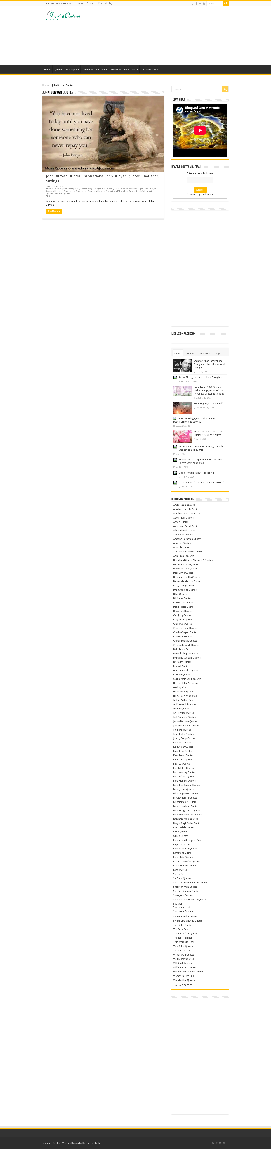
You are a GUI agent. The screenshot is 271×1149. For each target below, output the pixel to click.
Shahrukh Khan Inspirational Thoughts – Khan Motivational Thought (209, 364)
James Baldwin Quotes (185, 721)
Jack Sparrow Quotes (184, 717)
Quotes (86, 69)
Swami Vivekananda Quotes (187, 920)
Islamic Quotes (181, 708)
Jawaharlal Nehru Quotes (186, 725)
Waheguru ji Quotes (183, 954)
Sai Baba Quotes (182, 878)
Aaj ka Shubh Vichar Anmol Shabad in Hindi (201, 482)
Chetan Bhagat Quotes (185, 640)
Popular (190, 353)
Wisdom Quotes (62, 193)
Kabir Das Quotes (182, 742)
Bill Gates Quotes (182, 598)
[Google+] (193, 3)
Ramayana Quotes (182, 852)
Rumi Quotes (180, 869)
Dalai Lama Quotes (183, 649)
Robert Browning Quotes (186, 861)
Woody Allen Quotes (184, 980)
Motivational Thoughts (116, 191)
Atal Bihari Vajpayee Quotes (187, 551)
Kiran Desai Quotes (183, 755)
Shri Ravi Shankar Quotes (186, 891)
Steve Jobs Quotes (183, 895)
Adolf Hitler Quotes (183, 517)
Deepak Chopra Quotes (185, 653)
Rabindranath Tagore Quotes (188, 840)
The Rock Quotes (182, 929)
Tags (217, 353)
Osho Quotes (180, 831)
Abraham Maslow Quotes (186, 513)
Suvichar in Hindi (181, 907)
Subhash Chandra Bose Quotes (189, 899)
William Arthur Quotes (184, 967)
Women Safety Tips (183, 976)
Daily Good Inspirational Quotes (63, 189)
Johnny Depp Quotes (184, 738)
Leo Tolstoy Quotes (183, 768)
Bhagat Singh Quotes (184, 585)
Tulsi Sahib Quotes (183, 946)
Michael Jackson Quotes (185, 793)
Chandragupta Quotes (185, 628)
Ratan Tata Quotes (183, 857)
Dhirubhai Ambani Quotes (187, 657)
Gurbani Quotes (181, 674)
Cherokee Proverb (182, 636)
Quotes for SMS (135, 191)
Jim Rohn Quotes (182, 729)
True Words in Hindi (183, 942)
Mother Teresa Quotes (185, 797)
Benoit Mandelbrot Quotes (187, 581)
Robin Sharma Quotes (184, 865)
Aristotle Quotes (181, 547)
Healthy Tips (179, 687)
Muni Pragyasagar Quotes (187, 810)
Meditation (130, 69)
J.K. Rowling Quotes (183, 712)
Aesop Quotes (180, 522)
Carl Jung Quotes (182, 615)
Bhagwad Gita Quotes (185, 589)
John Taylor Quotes (183, 734)
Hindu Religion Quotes (185, 695)
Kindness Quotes (62, 191)
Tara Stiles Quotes (182, 925)
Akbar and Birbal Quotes (186, 526)
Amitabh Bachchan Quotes (187, 539)
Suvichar (100, 69)
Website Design (70, 1143)
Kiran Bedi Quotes (182, 751)
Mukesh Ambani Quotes (185, 806)
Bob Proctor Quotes (183, 606)
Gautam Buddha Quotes (186, 670)
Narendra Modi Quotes (185, 819)
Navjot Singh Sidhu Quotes (187, 823)
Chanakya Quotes (182, 623)
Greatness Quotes (111, 189)
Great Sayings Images (91, 189)
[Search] (226, 3)
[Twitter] (199, 3)
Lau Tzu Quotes (181, 763)
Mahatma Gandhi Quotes (186, 785)
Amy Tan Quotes (182, 543)
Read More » (54, 211)
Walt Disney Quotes (183, 959)
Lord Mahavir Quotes (184, 780)
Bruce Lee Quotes (182, 611)
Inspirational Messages (132, 189)
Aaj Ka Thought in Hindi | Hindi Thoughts (200, 377)
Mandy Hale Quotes (183, 789)
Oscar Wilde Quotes (183, 827)
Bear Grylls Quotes (183, 572)
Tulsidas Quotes (181, 950)
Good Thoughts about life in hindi (196, 472)
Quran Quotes (180, 835)
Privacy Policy (105, 3)
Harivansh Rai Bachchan (185, 683)
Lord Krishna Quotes (184, 776)
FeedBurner (207, 194)
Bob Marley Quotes (183, 602)
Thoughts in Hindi (182, 937)
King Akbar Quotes (183, 746)
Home (80, 3)
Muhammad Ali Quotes (185, 802)
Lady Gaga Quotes (183, 759)
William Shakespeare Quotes (188, 971)
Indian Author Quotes (184, 700)
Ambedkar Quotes (183, 534)
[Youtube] (203, 3)
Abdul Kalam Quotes (184, 505)
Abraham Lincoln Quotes (186, 509)
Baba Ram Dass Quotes (185, 564)
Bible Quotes (180, 594)
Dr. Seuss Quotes (182, 662)
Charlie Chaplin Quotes (185, 632)
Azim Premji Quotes (183, 555)
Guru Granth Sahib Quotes (187, 679)
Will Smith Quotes (182, 963)
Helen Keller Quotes (183, 691)
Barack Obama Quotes (185, 568)
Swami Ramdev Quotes (185, 916)
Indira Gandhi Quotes (184, 704)
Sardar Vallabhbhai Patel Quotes (190, 882)
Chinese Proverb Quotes (186, 645)
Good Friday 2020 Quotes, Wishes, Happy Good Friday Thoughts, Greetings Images (209, 390)
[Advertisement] (159, 36)
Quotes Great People (66, 69)
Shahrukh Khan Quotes (185, 886)
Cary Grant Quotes (183, 619)
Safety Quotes (180, 874)
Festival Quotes (181, 666)
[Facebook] (196, 3)
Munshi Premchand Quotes (187, 814)
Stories (114, 69)
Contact (91, 3)
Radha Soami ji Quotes (185, 848)
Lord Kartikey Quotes (184, 772)
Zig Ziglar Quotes (182, 984)
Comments (204, 353)
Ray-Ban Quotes (181, 844)
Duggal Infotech (91, 1143)
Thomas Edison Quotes (185, 933)
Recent (177, 353)
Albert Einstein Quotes (185, 530)
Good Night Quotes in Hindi (208, 403)
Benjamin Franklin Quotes (186, 577)
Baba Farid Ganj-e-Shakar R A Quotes (193, 560)
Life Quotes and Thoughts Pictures (88, 191)
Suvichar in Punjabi (183, 911)
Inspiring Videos (150, 69)
